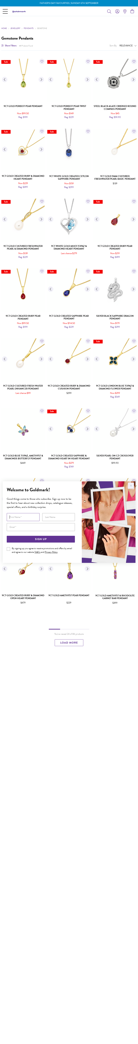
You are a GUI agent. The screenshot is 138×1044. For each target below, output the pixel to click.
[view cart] (132, 11)
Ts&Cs (37, 552)
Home (4, 28)
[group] (69, 3)
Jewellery (15, 28)
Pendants (28, 28)
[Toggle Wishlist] (42, 61)
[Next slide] (41, 79)
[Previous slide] (4, 79)
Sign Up (41, 539)
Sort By (113, 45)
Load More (69, 643)
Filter (10, 45)
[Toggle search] (110, 11)
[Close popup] (131, 486)
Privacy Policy (51, 552)
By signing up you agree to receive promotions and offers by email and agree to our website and (42, 550)
